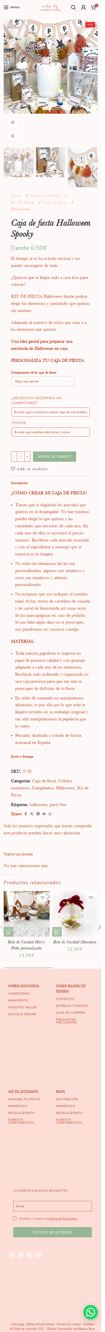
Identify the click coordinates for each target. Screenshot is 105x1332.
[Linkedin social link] (44, 814)
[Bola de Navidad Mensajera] (75, 914)
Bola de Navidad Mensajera (74, 941)
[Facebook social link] (26, 814)
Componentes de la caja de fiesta (33, 372)
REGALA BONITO (21, 1113)
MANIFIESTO (18, 1000)
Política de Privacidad (62, 1219)
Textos (18, 423)
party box (58, 804)
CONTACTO (65, 999)
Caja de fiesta (54, 202)
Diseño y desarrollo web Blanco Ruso (71, 1329)
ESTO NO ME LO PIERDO (52, 1232)
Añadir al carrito (54, 457)
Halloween (21, 209)
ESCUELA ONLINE (22, 1014)
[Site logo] (51, 6)
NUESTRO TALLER (22, 1007)
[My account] (84, 7)
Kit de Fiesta (22, 202)
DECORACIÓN (67, 1099)
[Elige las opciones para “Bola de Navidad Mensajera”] (57, 932)
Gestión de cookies (69, 1324)
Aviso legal (17, 1324)
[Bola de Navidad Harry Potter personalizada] (27, 914)
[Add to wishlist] (43, 897)
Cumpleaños (43, 787)
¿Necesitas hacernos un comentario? (36, 400)
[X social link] (32, 814)
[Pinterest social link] (38, 814)
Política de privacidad (40, 1324)
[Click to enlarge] (12, 136)
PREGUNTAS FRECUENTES (66, 1021)
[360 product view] (12, 122)
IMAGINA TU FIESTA (24, 1099)
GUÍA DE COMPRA (70, 1013)
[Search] (74, 7)
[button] (8, 82)
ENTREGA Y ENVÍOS (72, 1006)
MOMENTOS (17, 1106)
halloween (38, 804)
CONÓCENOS (19, 994)
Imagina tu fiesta (45, 195)
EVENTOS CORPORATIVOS (21, 1121)
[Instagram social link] (20, 1254)
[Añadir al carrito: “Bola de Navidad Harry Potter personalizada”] (8, 932)
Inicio (16, 195)
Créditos (88, 1324)
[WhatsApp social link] (50, 814)
